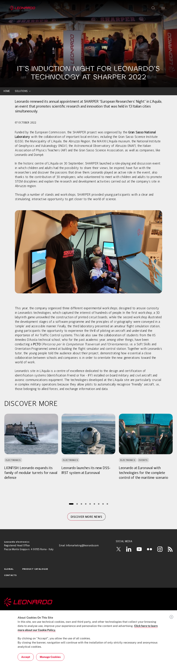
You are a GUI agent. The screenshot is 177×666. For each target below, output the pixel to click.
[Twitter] (118, 549)
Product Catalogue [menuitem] (35, 569)
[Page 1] (71, 504)
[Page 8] (103, 504)
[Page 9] (107, 504)
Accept (25, 656)
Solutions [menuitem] (21, 91)
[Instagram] (159, 549)
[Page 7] (98, 504)
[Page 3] (81, 504)
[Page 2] (77, 504)
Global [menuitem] (8, 569)
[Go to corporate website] (22, 8)
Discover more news (86, 516)
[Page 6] (94, 504)
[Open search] (153, 8)
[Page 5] (90, 504)
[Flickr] (149, 549)
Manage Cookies (50, 656)
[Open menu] (163, 8)
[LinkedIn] (128, 549)
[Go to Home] (88, 602)
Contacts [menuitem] (10, 575)
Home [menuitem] (6, 91)
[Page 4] (85, 504)
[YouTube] (139, 549)
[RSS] (170, 549)
